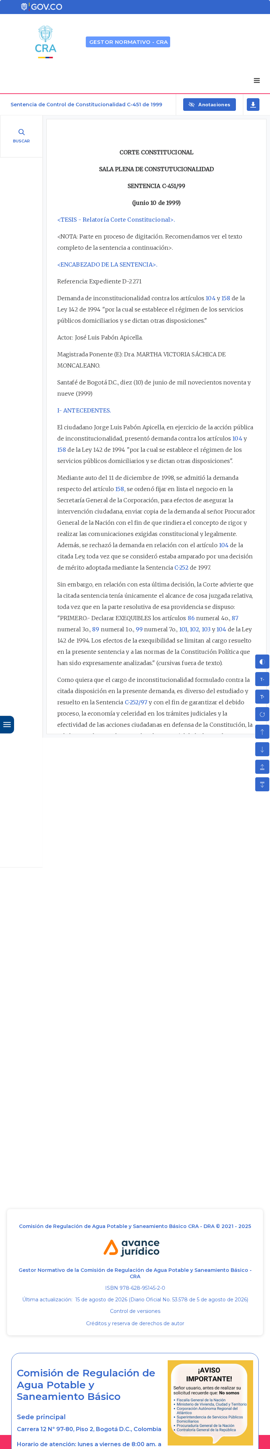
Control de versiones (135, 1311)
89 (95, 629)
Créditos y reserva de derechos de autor (135, 1323)
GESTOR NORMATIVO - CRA (128, 42)
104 (210, 298)
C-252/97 (136, 702)
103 (206, 629)
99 (139, 629)
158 (225, 298)
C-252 (181, 567)
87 (235, 618)
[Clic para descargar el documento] (253, 104)
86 (191, 618)
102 (194, 629)
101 (183, 629)
